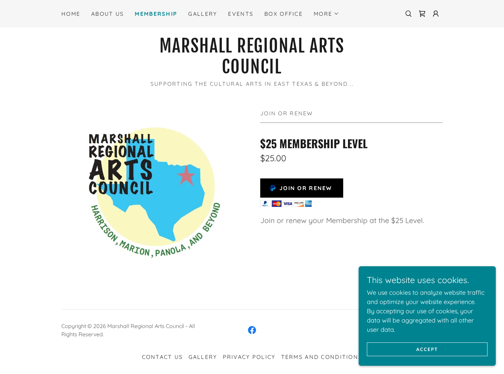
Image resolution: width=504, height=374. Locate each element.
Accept (427, 349)
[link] (422, 14)
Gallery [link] (202, 13)
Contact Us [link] (162, 356)
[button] (326, 14)
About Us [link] (107, 13)
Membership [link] (156, 13)
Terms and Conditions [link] (321, 356)
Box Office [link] (283, 13)
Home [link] (70, 13)
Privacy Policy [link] (249, 356)
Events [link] (240, 13)
